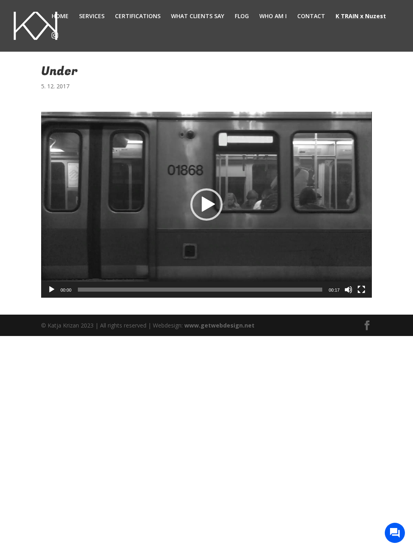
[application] (206, 205)
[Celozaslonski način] (361, 290)
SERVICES (91, 16)
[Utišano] (348, 290)
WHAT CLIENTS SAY (197, 16)
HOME (60, 16)
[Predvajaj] (52, 290)
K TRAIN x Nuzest (361, 16)
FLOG (242, 16)
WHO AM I (273, 16)
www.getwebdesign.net (219, 325)
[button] (206, 204)
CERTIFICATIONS (138, 16)
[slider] (200, 290)
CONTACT (311, 16)
